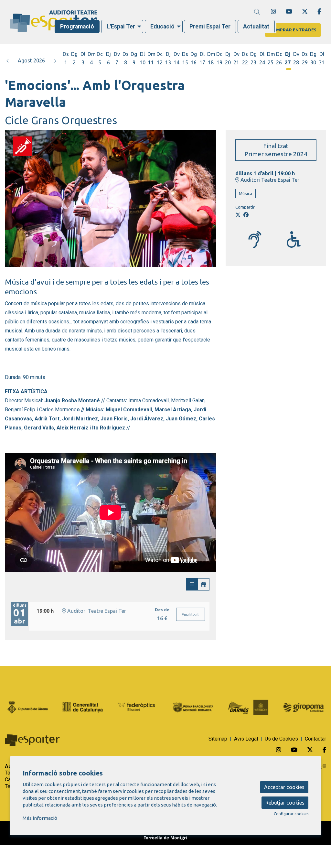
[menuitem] (273, 11)
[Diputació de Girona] (27, 707)
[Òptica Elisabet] (138, 707)
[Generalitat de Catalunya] (83, 707)
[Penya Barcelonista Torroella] (193, 707)
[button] (7, 60)
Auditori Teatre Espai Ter (269, 180)
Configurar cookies (291, 814)
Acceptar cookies (284, 787)
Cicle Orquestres (22, 142)
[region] (110, 198)
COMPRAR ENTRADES (293, 29)
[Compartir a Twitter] (237, 214)
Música (245, 193)
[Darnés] (248, 707)
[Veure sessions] (192, 584)
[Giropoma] (303, 707)
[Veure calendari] (203, 584)
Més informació (40, 818)
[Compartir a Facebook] (246, 214)
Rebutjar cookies (284, 803)
